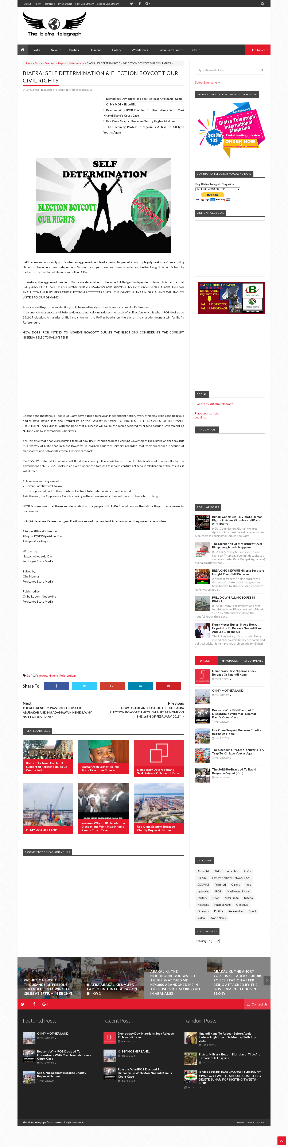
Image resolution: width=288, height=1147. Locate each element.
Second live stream (108, 3)
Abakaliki (203, 871)
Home (28, 63)
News (216, 898)
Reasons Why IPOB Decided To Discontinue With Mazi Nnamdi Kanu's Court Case (103, 826)
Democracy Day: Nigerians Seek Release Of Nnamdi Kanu (144, 98)
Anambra (232, 871)
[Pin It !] (168, 686)
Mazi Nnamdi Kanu (238, 891)
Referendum (76, 63)
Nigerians (203, 904)
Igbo (248, 884)
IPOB (218, 891)
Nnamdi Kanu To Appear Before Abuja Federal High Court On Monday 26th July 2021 (227, 1037)
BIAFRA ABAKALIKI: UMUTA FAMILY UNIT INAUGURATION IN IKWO (112, 989)
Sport (252, 911)
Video (201, 918)
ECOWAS (203, 884)
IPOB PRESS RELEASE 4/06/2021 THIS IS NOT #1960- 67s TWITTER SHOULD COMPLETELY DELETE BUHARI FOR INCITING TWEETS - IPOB (230, 1077)
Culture (202, 878)
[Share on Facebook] (56, 686)
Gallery (116, 50)
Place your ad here (207, 413)
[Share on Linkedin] (140, 686)
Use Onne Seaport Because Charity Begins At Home (140, 121)
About (27, 3)
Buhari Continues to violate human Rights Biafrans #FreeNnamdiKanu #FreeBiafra (237, 520)
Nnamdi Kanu (222, 904)
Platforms (49, 3)
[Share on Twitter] (84, 686)
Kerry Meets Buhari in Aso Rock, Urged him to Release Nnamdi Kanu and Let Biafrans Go (237, 628)
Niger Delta (232, 898)
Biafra (38, 63)
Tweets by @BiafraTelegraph (214, 404)
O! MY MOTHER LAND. (121, 104)
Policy (37, 3)
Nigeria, (71, 90)
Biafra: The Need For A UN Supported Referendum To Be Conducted (46, 766)
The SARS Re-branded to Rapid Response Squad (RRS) (234, 771)
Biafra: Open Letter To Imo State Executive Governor (100, 768)
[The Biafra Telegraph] (62, 26)
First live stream (84, 3)
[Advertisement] (188, 21)
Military (202, 898)
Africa (218, 871)
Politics (74, 50)
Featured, (59, 90)
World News (140, 50)
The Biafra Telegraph (34, 1122)
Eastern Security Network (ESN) (231, 878)
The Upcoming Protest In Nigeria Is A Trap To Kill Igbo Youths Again (238, 751)
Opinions (95, 50)
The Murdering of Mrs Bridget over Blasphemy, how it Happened (237, 545)
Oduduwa (242, 904)
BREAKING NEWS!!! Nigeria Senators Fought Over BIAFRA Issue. (238, 572)
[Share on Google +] (112, 686)
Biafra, (48, 90)
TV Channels (65, 3)
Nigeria (62, 63)
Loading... (201, 417)
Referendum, (84, 90)
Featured (50, 63)
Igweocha (203, 891)
